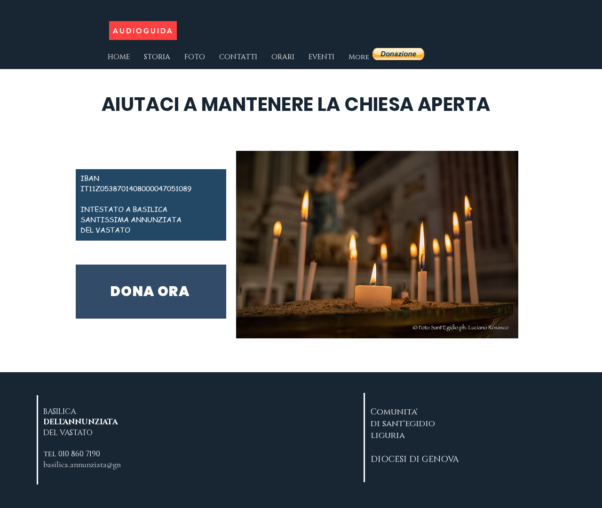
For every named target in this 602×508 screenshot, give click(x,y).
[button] (398, 54)
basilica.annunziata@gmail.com (95, 464)
